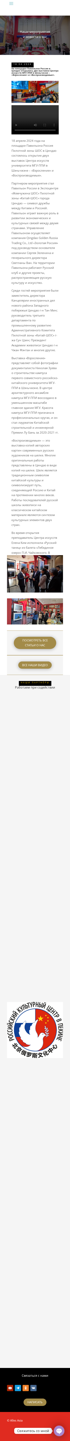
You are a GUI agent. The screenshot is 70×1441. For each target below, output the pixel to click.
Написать (35, 1402)
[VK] (33, 1388)
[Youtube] (10, 1388)
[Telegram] (18, 1388)
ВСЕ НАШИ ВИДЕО (35, 665)
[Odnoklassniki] (26, 1388)
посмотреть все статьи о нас (35, 642)
